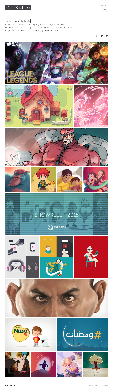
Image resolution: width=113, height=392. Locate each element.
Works (103, 7)
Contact (104, 9)
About (103, 6)
